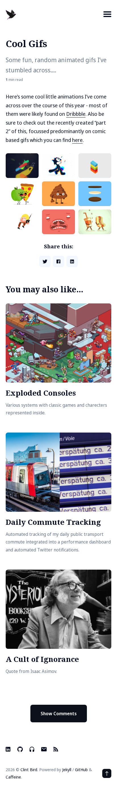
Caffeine (13, 777)
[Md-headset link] (31, 749)
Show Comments (59, 713)
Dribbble (75, 113)
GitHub (81, 769)
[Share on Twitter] (45, 261)
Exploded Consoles (41, 393)
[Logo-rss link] (55, 749)
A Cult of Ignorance (42, 659)
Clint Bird (28, 769)
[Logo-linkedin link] (9, 749)
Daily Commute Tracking (53, 522)
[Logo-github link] (20, 749)
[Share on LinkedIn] (72, 261)
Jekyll (66, 769)
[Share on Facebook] (58, 261)
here (77, 140)
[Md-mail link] (44, 749)
